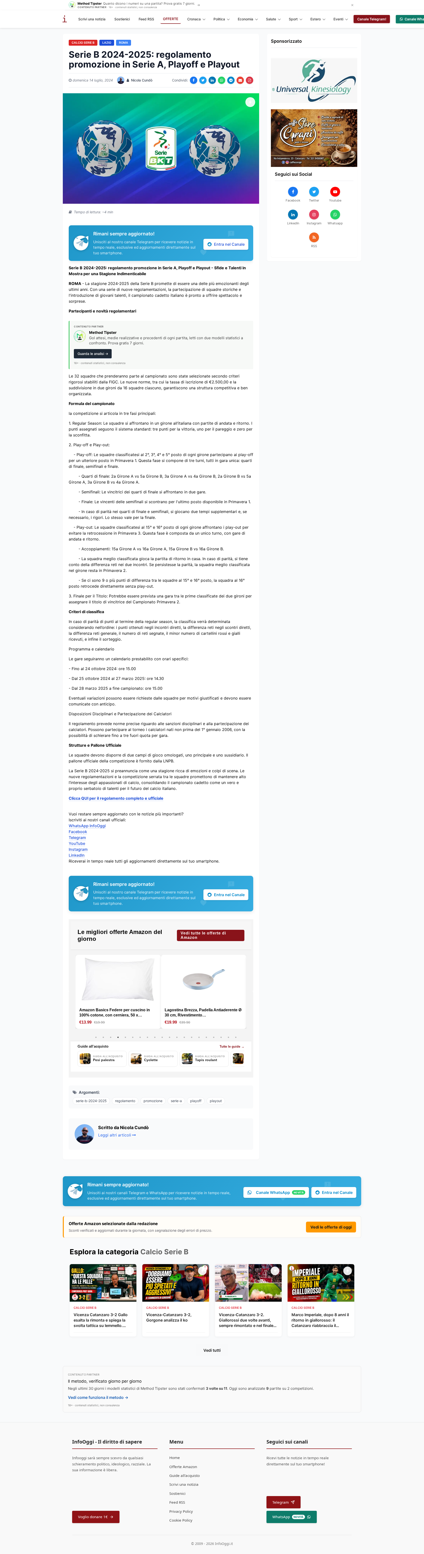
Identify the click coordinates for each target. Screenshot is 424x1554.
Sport (293, 19)
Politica (219, 19)
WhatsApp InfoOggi (87, 825)
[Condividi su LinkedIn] (212, 80)
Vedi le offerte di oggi (331, 1227)
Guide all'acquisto (184, 1475)
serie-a (176, 1101)
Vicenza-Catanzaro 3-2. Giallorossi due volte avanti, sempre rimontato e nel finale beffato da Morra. (246, 1320)
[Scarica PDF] (249, 80)
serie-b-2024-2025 (91, 1101)
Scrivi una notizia (92, 19)
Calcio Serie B (83, 42)
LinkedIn (77, 855)
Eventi (338, 19)
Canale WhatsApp (280, 1192)
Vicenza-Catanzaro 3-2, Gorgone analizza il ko (169, 1317)
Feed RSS (146, 19)
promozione (153, 1101)
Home (174, 1457)
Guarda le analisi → (93, 353)
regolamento (125, 1101)
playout (216, 1101)
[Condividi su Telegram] (231, 80)
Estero (315, 19)
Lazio (106, 42)
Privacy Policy (181, 1511)
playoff (195, 1101)
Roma (123, 42)
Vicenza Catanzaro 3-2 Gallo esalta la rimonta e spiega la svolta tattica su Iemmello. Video (101, 1320)
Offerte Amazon (183, 1466)
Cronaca (194, 19)
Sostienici (122, 19)
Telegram (77, 837)
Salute (271, 19)
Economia (245, 19)
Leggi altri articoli (114, 1135)
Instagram (78, 849)
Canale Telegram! (371, 19)
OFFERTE (170, 19)
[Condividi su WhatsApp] (221, 80)
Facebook (78, 831)
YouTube (77, 843)
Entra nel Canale (229, 244)
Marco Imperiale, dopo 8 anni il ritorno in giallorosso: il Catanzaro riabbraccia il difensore (320, 1320)
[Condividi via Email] (240, 80)
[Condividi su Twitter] (203, 80)
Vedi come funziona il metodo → (98, 1397)
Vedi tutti (212, 1350)
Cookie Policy (180, 1520)
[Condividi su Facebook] (193, 80)
